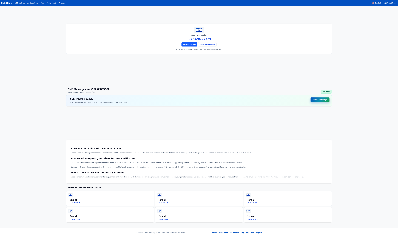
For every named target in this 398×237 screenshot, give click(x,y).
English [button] (376, 3)
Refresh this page (189, 44)
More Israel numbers (207, 44)
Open (368, 233)
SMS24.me (6, 2)
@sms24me (391, 3)
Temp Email (51, 3)
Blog (42, 3)
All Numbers (20, 3)
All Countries (32, 3)
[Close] (394, 226)
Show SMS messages (320, 100)
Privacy (62, 3)
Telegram (258, 233)
